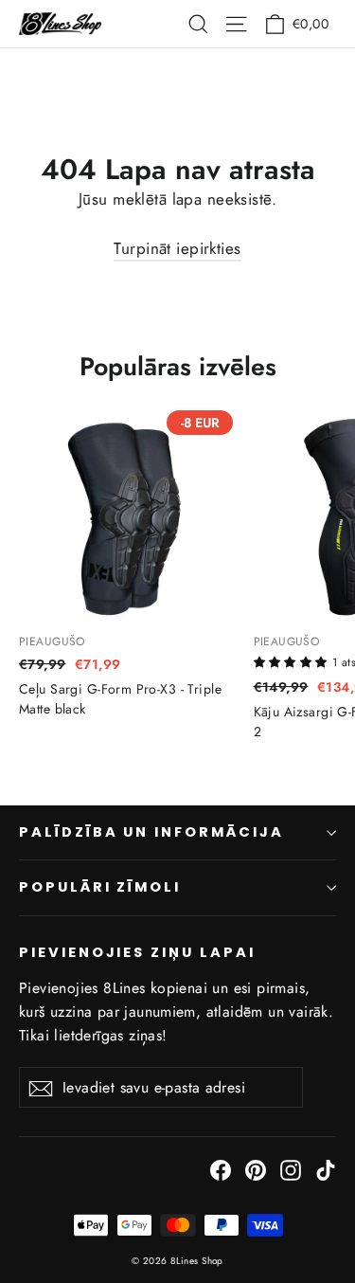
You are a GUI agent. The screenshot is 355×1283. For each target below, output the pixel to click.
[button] (293, 660)
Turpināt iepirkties (177, 248)
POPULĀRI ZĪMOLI (100, 886)
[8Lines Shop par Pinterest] (255, 1169)
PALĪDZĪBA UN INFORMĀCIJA (151, 831)
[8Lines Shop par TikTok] (325, 1169)
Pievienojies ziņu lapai (137, 952)
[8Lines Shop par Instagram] (290, 1169)
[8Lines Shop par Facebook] (220, 1169)
